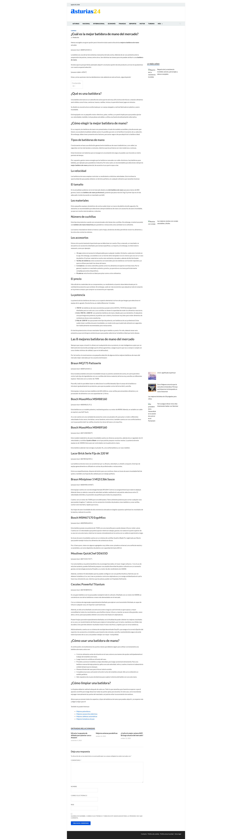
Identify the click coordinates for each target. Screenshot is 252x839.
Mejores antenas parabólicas (106, 733)
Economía (111, 23)
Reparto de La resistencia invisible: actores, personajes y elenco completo (167, 71)
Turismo (151, 23)
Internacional (99, 23)
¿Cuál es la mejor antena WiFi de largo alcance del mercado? (132, 734)
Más (159, 23)
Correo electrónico (79, 795)
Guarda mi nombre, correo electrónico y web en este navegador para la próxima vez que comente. (107, 817)
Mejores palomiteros (83, 711)
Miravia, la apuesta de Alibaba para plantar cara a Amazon (81, 735)
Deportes (132, 23)
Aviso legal (178, 834)
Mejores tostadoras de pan (85, 719)
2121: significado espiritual (166, 373)
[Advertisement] (145, 13)
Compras (73, 30)
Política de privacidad (167, 834)
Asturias (76, 23)
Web (72, 804)
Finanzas (122, 23)
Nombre (74, 786)
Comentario (76, 760)
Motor (142, 23)
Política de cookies (153, 834)
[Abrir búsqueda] (180, 23)
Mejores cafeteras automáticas (86, 716)
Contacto (144, 834)
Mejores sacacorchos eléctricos (86, 714)
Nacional (86, 23)
